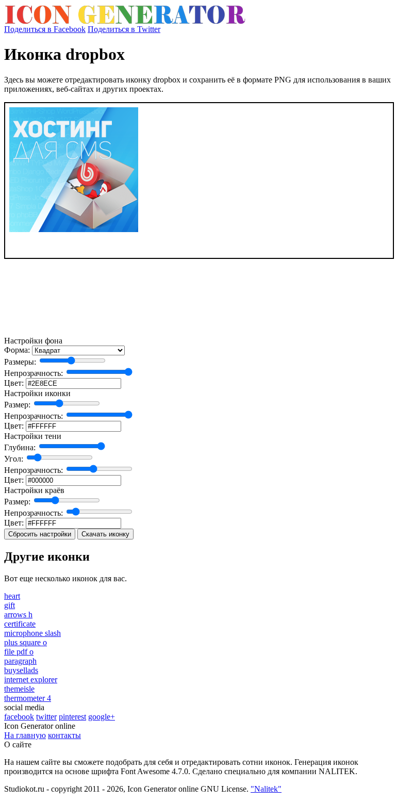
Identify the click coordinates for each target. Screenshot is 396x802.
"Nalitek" (266, 788)
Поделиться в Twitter (124, 29)
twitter (46, 716)
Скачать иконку (105, 534)
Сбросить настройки (39, 534)
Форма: (17, 350)
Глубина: (20, 447)
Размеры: (20, 361)
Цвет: (14, 383)
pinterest (72, 716)
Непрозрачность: (33, 373)
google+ (101, 716)
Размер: (17, 404)
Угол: (13, 458)
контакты (64, 735)
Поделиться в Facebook (45, 29)
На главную (25, 735)
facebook (19, 716)
